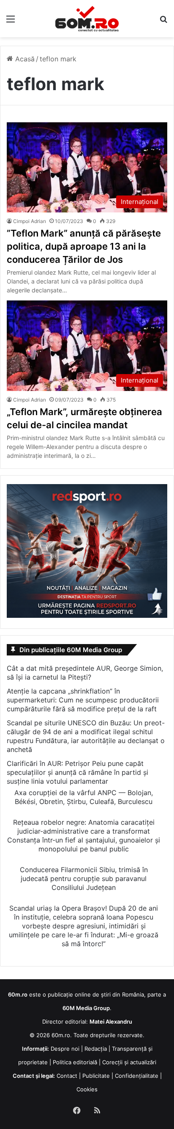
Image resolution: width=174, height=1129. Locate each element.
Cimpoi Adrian (29, 221)
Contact (67, 1075)
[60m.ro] (87, 18)
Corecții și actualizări (129, 1062)
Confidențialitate (136, 1075)
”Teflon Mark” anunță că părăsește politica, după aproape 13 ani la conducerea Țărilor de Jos (84, 246)
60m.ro (61, 1035)
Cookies (87, 1089)
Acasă (24, 59)
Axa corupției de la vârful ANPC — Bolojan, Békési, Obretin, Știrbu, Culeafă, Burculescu (83, 797)
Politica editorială (75, 1062)
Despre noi (65, 1048)
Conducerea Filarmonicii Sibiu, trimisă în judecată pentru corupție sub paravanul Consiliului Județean (84, 878)
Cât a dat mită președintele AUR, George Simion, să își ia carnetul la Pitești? (85, 672)
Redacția (95, 1048)
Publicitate (96, 1075)
